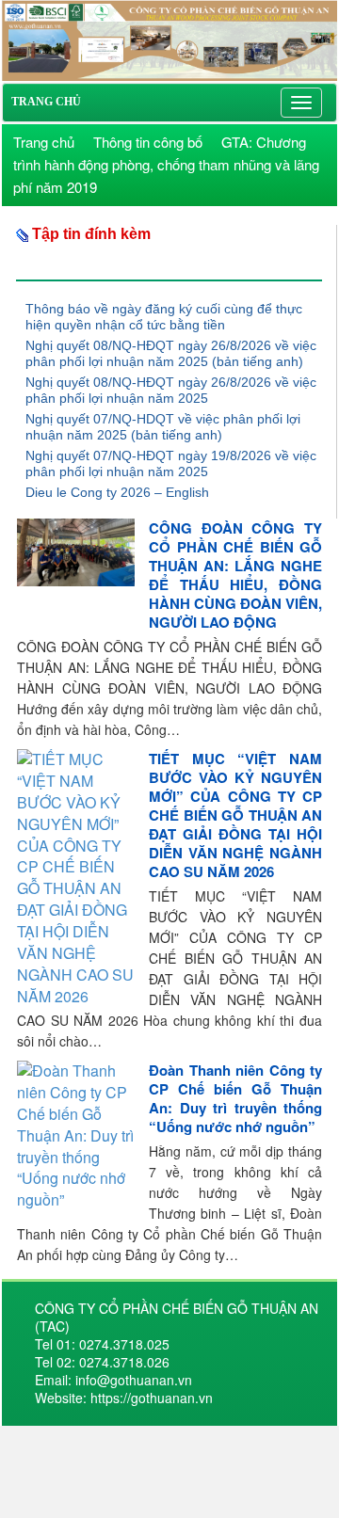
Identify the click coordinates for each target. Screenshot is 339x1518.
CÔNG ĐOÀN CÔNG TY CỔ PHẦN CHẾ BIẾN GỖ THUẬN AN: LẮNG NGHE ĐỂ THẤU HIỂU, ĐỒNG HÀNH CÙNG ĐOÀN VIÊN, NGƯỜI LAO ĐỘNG (235, 575)
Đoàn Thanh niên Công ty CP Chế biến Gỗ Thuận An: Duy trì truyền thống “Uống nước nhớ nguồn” (235, 1098)
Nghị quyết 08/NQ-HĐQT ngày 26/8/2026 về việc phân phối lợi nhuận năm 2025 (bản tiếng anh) (170, 353)
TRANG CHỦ (46, 101)
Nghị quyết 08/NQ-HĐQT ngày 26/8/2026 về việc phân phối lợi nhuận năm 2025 (170, 390)
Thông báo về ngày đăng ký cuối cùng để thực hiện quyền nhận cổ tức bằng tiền (163, 316)
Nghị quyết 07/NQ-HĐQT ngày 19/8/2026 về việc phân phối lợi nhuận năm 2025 (170, 463)
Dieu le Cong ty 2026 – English (117, 492)
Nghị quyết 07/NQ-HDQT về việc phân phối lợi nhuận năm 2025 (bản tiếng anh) (162, 426)
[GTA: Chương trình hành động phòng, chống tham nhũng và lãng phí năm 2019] (169, 38)
